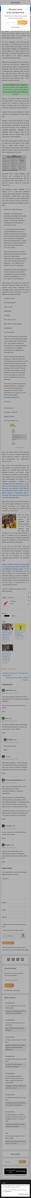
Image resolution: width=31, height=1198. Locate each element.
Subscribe (23, 22)
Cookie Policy (8, 1191)
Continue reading (15, 27)
